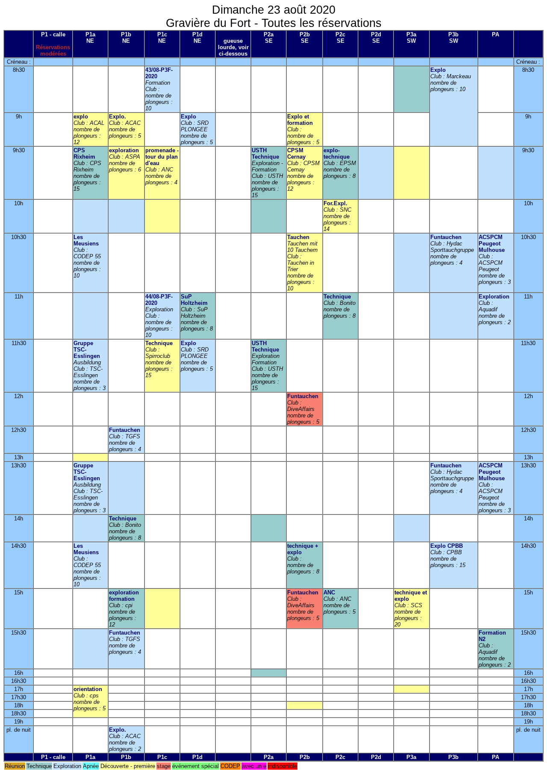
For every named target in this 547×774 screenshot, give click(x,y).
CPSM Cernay (296, 153)
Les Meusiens (86, 240)
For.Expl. (335, 203)
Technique (337, 296)
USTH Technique (265, 153)
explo (81, 116)
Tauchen (298, 237)
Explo (438, 70)
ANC (329, 592)
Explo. (117, 116)
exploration (124, 150)
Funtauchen (446, 237)
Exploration (494, 296)
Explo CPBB (446, 546)
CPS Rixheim (84, 153)
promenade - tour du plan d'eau (162, 156)
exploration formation (124, 595)
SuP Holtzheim (194, 299)
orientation (88, 689)
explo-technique (336, 153)
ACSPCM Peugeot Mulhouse (492, 243)
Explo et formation (300, 119)
